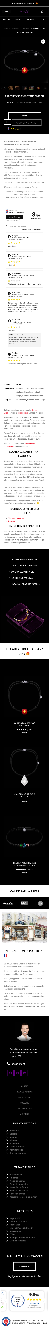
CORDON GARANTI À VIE (22, 571)
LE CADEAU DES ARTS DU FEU (24, 559)
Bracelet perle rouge (36, 400)
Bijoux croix (21, 400)
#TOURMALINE (24, 1108)
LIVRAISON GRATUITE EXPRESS (25, 584)
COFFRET (30, 19)
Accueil (7, 29)
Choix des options (24, 739)
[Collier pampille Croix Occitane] (24, 767)
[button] (6, 11)
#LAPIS (24, 1086)
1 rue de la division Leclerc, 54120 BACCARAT (22, 1323)
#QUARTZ (24, 1102)
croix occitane (23, 413)
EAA (45, 1323)
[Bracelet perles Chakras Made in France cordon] (24, 836)
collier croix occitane (35, 182)
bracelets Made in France (26, 187)
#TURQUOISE (24, 1097)
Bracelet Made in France (32, 395)
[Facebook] (10, 1073)
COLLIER (18, 19)
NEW (42, 19)
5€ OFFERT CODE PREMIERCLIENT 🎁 (24, 3)
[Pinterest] (24, 1073)
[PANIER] (42, 11)
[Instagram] (17, 1073)
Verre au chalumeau (16, 518)
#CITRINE (24, 1114)
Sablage (11, 521)
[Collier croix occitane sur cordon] (24, 696)
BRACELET (6, 19)
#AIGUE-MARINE (24, 1091)
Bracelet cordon (21, 29)
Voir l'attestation (14, 216)
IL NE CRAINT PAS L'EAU (22, 578)
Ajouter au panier (26, 122)
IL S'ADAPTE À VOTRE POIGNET (25, 565)
